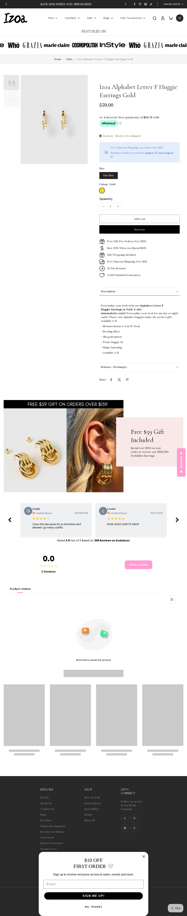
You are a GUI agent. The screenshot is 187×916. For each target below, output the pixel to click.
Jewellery (70, 18)
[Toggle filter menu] (172, 599)
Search (44, 797)
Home (58, 59)
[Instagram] (145, 4)
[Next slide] (125, 4)
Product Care (48, 848)
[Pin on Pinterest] (127, 380)
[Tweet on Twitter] (119, 380)
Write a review (138, 565)
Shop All (89, 820)
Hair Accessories (131, 18)
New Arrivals (92, 797)
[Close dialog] (143, 856)
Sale (89, 18)
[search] (154, 18)
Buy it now (139, 229)
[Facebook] (134, 4)
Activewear (47, 837)
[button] (139, 219)
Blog (43, 814)
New (51, 18)
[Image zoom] (54, 119)
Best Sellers (91, 808)
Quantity (106, 199)
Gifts (69, 59)
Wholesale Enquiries (52, 826)
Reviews (181, 462)
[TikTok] (151, 4)
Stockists (46, 820)
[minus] (103, 206)
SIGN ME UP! (94, 895)
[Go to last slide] (6, 4)
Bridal (87, 814)
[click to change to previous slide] (9, 520)
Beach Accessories (51, 843)
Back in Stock (92, 803)
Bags (106, 18)
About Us (46, 803)
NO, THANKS (93, 907)
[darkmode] (179, 18)
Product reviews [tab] (20, 589)
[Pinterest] (140, 4)
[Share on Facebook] (111, 380)
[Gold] (101, 190)
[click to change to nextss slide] (177, 520)
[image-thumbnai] (11, 82)
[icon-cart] (171, 18)
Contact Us (47, 808)
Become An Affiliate (52, 831)
